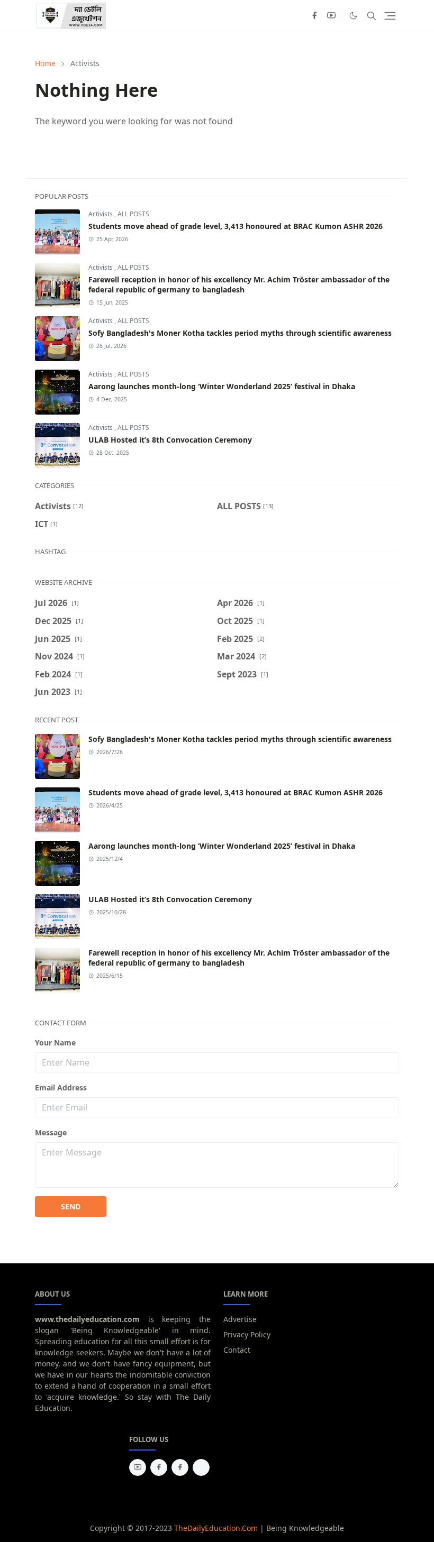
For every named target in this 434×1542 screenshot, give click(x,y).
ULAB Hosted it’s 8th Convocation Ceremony (170, 440)
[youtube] (331, 16)
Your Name (55, 1043)
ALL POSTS (133, 213)
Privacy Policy (246, 1334)
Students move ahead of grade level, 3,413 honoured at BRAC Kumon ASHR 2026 (235, 226)
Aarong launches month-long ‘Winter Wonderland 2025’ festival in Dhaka (221, 386)
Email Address (61, 1087)
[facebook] (314, 16)
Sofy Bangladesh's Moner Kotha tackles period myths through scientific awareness (240, 333)
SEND (70, 1206)
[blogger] (201, 1467)
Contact (236, 1350)
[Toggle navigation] (390, 16)
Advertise (240, 1319)
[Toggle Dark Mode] (353, 15)
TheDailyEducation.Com (216, 1528)
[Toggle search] (371, 15)
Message (51, 1132)
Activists (101, 213)
